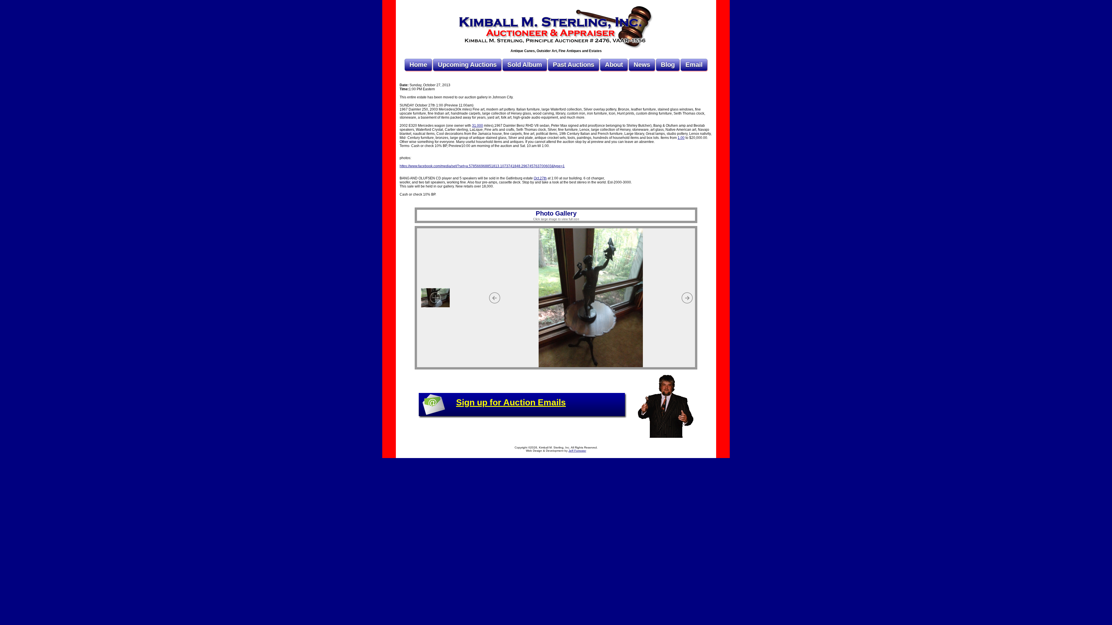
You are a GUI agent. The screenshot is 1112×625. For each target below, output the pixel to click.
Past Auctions (573, 64)
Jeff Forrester (577, 450)
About (614, 64)
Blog (668, 64)
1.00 (681, 138)
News (642, 64)
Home (418, 64)
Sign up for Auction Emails (511, 402)
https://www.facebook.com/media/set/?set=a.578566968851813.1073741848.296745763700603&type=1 (482, 166)
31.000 (477, 126)
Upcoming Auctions (467, 64)
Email (694, 64)
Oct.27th (540, 178)
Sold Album (524, 64)
